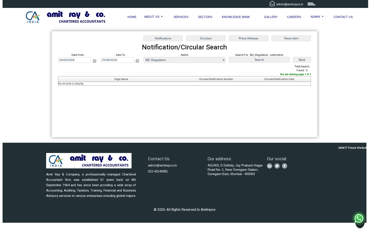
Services (181, 17)
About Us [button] (152, 16)
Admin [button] (315, 16)
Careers (294, 17)
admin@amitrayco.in (162, 165)
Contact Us (343, 17)
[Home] (65, 16)
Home (131, 17)
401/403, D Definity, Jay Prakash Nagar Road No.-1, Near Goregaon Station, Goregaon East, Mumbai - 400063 (235, 169)
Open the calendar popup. (94, 61)
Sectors (205, 17)
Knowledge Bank (236, 17)
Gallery (271, 17)
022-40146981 (158, 171)
